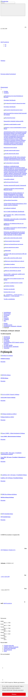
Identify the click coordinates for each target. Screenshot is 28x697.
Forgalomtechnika (15, 162)
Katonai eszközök (15, 247)
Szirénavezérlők (19, 121)
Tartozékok (21, 197)
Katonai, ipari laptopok (18, 244)
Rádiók (9, 250)
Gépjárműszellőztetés (9, 220)
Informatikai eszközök (17, 237)
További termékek (17, 234)
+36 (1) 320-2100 (5, 576)
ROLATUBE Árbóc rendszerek (18, 157)
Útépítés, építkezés (8, 173)
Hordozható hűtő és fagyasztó (9, 291)
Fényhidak (6, 100)
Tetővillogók (12, 100)
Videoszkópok (12, 159)
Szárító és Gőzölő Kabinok (16, 143)
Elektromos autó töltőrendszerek (12, 232)
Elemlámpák (7, 193)
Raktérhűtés (7, 219)
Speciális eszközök (15, 153)
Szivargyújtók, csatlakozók (10, 274)
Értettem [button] (14, 694)
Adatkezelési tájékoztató (10, 648)
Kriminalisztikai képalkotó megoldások (13, 144)
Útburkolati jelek (12, 171)
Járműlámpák (13, 208)
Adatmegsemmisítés (16, 241)
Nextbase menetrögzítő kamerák (12, 185)
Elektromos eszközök (17, 270)
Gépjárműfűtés (22, 219)
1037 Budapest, (8, 550)
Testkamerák (23, 185)
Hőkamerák (7, 157)
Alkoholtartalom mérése (10, 131)
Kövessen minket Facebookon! (8, 74)
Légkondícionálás (14, 219)
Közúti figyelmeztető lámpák (11, 170)
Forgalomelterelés (21, 171)
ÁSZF (5, 651)
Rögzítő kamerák (15, 182)
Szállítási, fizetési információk (11, 647)
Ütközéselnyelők (17, 173)
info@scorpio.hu (5, 42)
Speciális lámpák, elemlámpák (11, 197)
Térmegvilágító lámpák (9, 203)
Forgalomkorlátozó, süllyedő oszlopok (13, 176)
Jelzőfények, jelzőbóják (10, 166)
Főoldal (5, 323)
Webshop (3, 60)
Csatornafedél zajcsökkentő (9, 179)
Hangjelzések (12, 117)
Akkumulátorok (14, 233)
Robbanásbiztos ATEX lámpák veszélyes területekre (13, 195)
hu (5, 44)
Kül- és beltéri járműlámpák (11, 211)
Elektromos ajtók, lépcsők (20, 267)
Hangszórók (7, 121)
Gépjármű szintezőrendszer (10, 158)
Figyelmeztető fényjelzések (20, 103)
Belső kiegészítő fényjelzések (11, 113)
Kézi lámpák (13, 193)
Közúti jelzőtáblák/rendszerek (11, 167)
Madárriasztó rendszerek (19, 261)
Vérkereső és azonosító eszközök (12, 140)
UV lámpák (6, 341)
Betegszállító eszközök (17, 257)
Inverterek (22, 232)
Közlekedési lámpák (20, 167)
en (5, 46)
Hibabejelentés (4, 87)
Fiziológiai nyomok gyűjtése (16, 138)
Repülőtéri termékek (17, 124)
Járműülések (12, 264)
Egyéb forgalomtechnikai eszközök (17, 174)
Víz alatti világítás (18, 195)
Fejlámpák (19, 193)
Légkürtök (12, 121)
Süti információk (8, 649)
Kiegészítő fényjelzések (18, 109)
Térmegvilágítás (14, 200)
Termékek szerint (8, 324)
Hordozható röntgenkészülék (9, 289)
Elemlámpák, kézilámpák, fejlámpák (13, 326)
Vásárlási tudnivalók (9, 645)
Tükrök (6, 169)
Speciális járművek (15, 150)
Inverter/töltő (7, 233)
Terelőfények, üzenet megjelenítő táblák (17, 169)
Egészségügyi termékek (18, 282)
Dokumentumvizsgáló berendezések (10, 147)
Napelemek (10, 234)
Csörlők (19, 274)
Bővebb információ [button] (18, 690)
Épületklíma (11, 285)
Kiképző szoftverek (21, 159)
